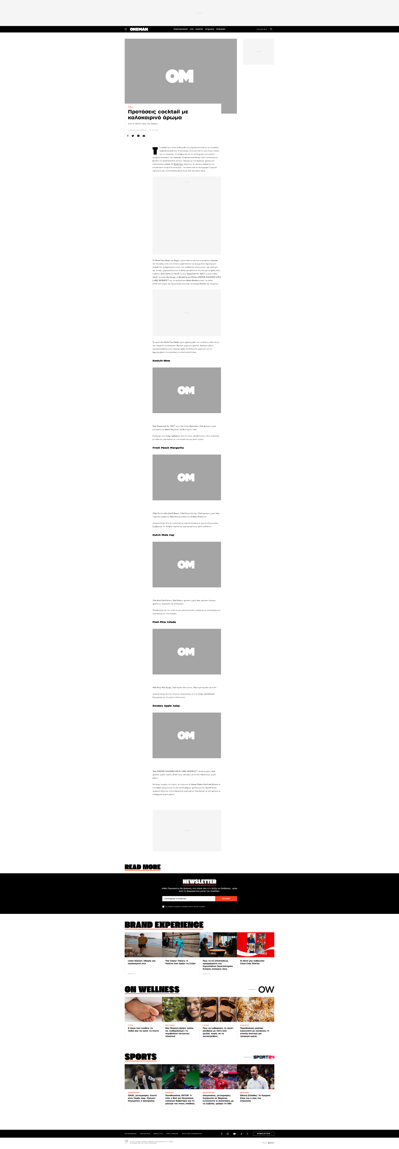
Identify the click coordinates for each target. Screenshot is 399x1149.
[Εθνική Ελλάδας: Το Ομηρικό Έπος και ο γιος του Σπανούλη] (255, 1076)
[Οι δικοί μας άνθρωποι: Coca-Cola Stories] (255, 944)
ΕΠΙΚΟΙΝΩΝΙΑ (131, 1133)
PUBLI (130, 107)
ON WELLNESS (152, 990)
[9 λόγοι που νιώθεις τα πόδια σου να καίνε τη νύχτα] (143, 1009)
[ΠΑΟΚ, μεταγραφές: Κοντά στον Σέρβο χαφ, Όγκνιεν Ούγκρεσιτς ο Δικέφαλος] (143, 1076)
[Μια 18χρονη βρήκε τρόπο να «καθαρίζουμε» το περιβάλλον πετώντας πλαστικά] (181, 1009)
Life (191, 29)
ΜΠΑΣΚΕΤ (169, 1092)
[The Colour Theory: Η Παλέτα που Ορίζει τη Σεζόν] (181, 944)
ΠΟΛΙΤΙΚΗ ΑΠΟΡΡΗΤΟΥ (192, 1133)
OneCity (199, 29)
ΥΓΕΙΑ (130, 1025)
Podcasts (220, 29)
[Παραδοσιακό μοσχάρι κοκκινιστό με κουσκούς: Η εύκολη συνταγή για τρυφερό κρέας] (255, 1009)
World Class (178, 164)
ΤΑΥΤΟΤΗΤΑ (145, 1133)
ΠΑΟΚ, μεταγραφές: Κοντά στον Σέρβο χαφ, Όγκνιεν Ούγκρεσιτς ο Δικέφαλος (142, 1098)
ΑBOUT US (158, 1133)
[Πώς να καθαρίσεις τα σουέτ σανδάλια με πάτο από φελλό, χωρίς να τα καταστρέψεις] (218, 1009)
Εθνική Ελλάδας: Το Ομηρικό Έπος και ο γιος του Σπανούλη (255, 1098)
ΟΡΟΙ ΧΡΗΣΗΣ (172, 1133)
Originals (209, 29)
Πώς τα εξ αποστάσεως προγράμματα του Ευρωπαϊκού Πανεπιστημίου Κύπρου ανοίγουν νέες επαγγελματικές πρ (218, 966)
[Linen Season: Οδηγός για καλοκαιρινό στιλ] (143, 944)
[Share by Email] (144, 136)
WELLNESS (170, 1025)
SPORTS (141, 1057)
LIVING (206, 1025)
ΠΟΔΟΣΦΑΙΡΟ (134, 1092)
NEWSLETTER (263, 1133)
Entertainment (181, 29)
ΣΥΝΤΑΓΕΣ (244, 1025)
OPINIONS (244, 1092)
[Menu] (126, 29)
